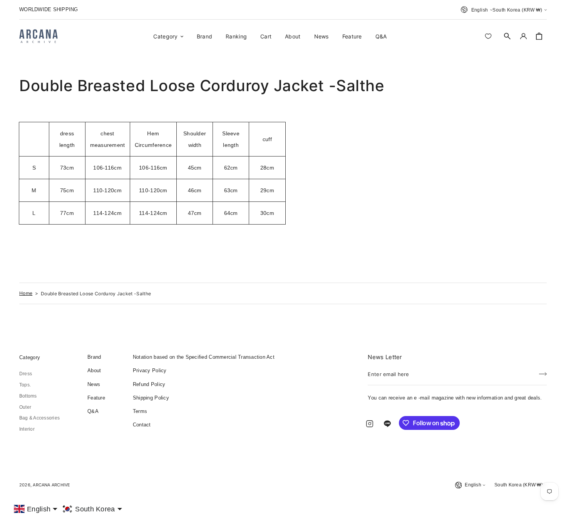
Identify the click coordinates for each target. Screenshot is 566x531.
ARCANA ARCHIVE (51, 485)
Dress (25, 373)
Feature (96, 398)
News (93, 384)
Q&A (93, 411)
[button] (507, 36)
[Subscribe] (543, 371)
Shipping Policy (151, 398)
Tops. (25, 385)
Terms (140, 411)
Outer (25, 407)
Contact (142, 425)
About (94, 370)
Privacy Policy (150, 370)
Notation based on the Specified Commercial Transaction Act (204, 357)
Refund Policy (149, 384)
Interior (27, 429)
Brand (94, 357)
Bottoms (28, 396)
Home (25, 293)
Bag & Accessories (39, 418)
